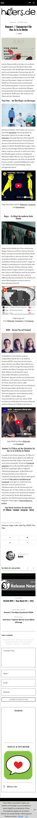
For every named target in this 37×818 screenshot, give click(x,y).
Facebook (31, 204)
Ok (26, 816)
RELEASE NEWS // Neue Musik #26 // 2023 (18, 601)
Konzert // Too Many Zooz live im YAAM (18, 611)
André (20, 33)
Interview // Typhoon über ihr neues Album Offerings (18, 619)
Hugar (11, 525)
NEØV (28, 525)
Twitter (31, 510)
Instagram (30, 321)
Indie (16, 525)
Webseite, (11, 321)
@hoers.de (12, 786)
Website (8, 510)
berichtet (12, 132)
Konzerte (13, 22)
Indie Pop (22, 525)
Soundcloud (20, 207)
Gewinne (5, 525)
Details (20, 816)
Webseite (23, 204)
